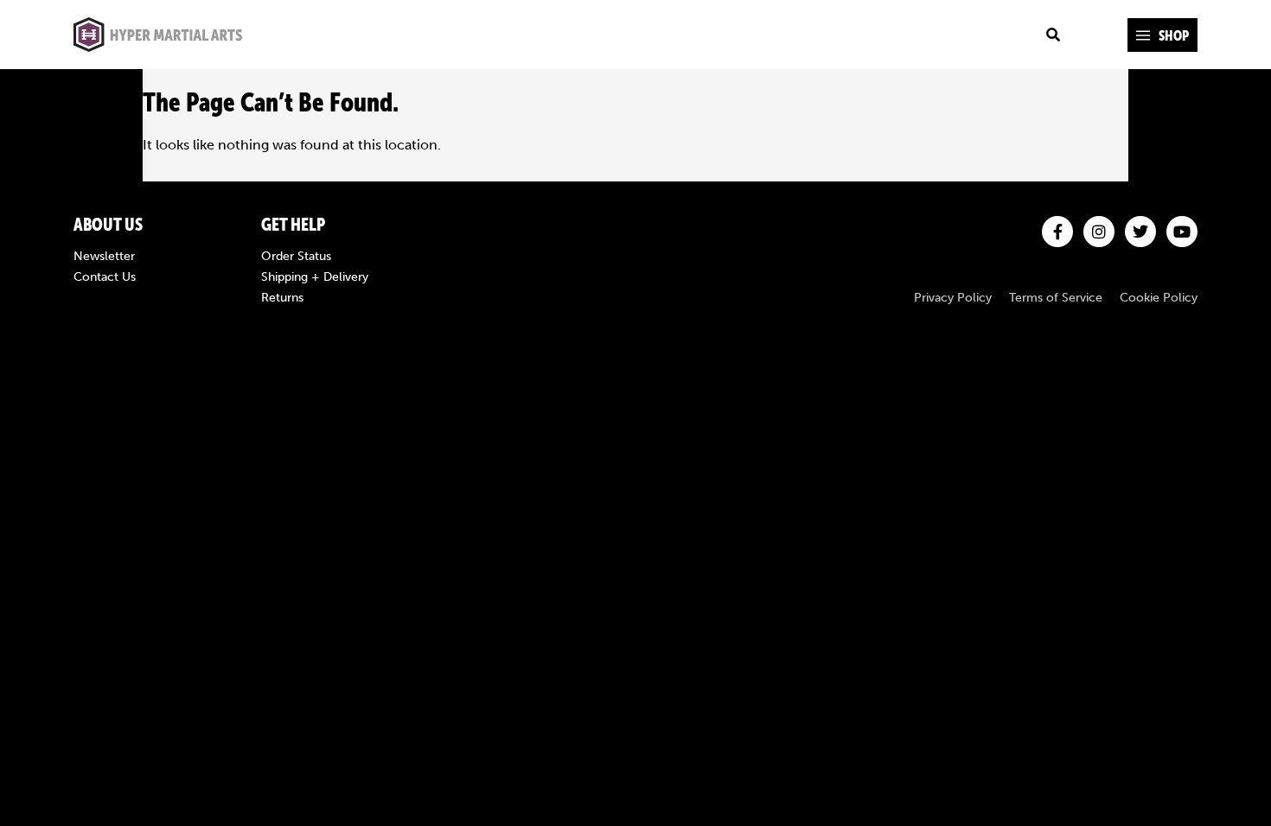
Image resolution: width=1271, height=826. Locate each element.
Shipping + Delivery (314, 277)
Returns (282, 298)
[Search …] (1053, 34)
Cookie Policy (1159, 298)
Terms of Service (1055, 298)
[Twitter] (1140, 231)
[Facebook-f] (1057, 231)
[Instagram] (1099, 231)
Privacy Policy (953, 298)
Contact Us (104, 277)
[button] (1162, 35)
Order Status (296, 257)
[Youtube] (1182, 231)
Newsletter (104, 257)
